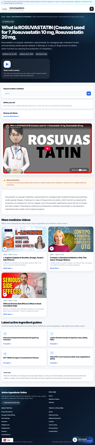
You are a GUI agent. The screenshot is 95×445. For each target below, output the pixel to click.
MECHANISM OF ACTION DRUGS (21, 16)
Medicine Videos (54, 399)
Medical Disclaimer (55, 418)
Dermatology (5, 418)
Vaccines (4, 421)
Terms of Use (53, 425)
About (51, 412)
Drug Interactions (7, 412)
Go (89, 93)
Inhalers (4, 431)
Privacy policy (53, 428)
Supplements (5, 428)
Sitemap (51, 402)
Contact (51, 421)
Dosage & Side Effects (8, 415)
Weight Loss (5, 425)
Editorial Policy (53, 415)
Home (3, 16)
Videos (8, 16)
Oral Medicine (5, 434)
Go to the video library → (11, 116)
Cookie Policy (53, 431)
